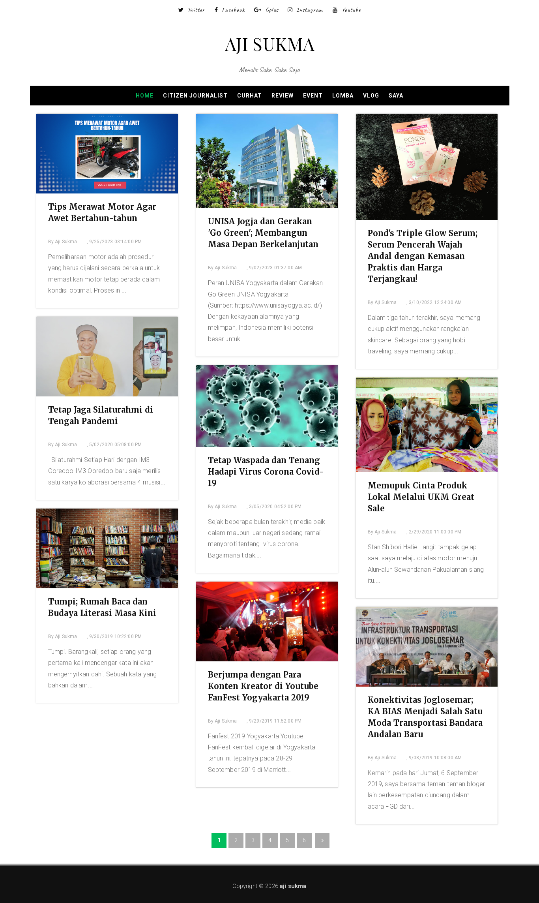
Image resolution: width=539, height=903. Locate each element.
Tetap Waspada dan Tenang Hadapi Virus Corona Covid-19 (266, 471)
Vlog (371, 95)
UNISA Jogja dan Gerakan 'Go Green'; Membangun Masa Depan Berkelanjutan (263, 232)
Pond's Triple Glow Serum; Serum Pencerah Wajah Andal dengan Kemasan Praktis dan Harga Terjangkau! (422, 256)
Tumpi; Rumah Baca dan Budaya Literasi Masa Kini (102, 607)
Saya (396, 95)
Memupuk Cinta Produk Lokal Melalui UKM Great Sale (421, 497)
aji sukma (293, 886)
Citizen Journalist (195, 95)
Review (282, 95)
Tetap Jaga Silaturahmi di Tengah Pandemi (100, 415)
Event (313, 95)
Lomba (343, 95)
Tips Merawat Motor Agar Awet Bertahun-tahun (102, 212)
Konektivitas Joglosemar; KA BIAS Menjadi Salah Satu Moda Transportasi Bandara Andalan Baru (425, 717)
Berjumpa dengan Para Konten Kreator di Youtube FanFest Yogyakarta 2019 (263, 686)
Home (144, 95)
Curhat (249, 95)
